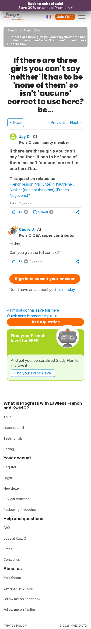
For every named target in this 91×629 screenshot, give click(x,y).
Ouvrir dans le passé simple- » (32, 316)
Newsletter (12, 488)
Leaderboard (14, 428)
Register (10, 467)
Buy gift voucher (16, 499)
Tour (7, 417)
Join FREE (65, 17)
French (12, 30)
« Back (16, 122)
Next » (75, 122)
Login (8, 478)
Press (8, 549)
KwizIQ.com (12, 578)
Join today (66, 289)
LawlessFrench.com (19, 588)
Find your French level (33, 373)
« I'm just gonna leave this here (33, 310)
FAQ (7, 528)
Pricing (9, 449)
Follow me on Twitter (19, 609)
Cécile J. (27, 229)
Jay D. (25, 136)
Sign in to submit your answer (45, 278)
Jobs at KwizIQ (15, 538)
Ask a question (46, 322)
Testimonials (13, 438)
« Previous (57, 122)
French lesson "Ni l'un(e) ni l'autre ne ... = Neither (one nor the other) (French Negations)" (44, 190)
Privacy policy (15, 625)
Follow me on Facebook (22, 599)
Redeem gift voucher (20, 509)
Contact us (12, 559)
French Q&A (32, 30)
